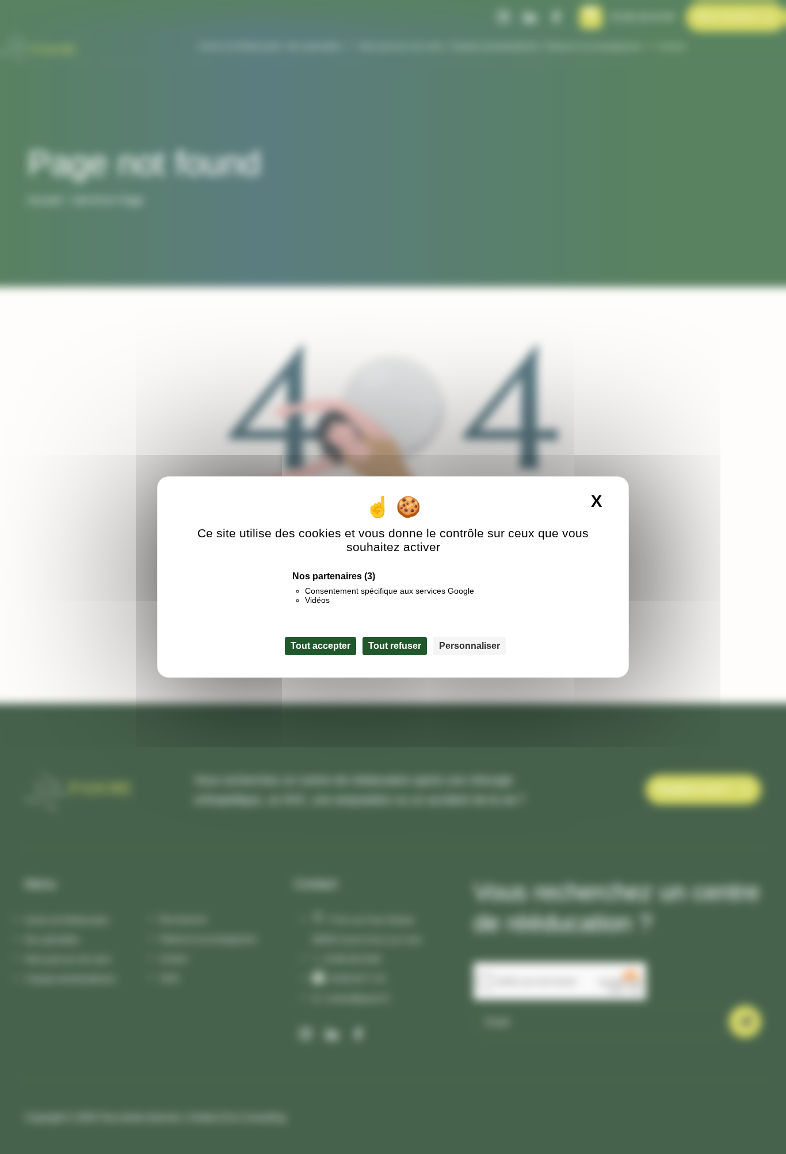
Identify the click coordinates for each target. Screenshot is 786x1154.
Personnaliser (469, 646)
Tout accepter (320, 646)
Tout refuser (394, 646)
